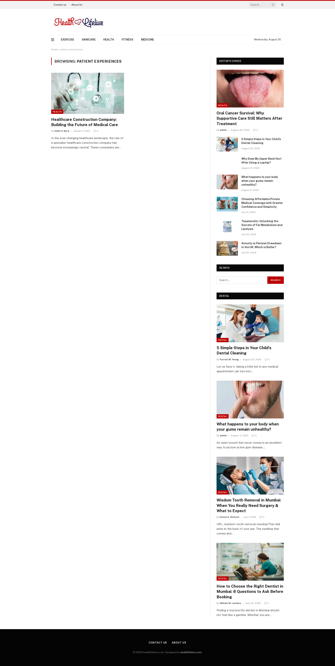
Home (54, 49)
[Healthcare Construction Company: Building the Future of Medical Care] (87, 93)
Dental (222, 340)
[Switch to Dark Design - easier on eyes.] (282, 4)
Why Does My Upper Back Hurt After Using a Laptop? (261, 160)
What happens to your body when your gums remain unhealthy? (259, 180)
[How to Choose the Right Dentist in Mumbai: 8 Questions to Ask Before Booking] (250, 562)
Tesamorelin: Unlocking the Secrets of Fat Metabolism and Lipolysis (261, 225)
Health (108, 39)
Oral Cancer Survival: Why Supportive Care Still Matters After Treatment (249, 118)
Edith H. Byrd (61, 131)
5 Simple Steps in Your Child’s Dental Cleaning (261, 141)
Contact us (60, 4)
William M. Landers (230, 603)
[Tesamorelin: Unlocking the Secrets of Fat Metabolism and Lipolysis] (227, 226)
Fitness (127, 39)
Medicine (147, 39)
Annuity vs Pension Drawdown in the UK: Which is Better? (261, 245)
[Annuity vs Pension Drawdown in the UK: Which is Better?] (227, 248)
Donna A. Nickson (229, 517)
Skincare (89, 39)
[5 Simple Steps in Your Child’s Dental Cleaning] (227, 144)
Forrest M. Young (229, 359)
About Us (76, 4)
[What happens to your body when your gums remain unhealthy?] (227, 182)
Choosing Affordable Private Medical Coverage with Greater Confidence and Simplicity (262, 202)
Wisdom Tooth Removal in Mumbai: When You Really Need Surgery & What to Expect (249, 505)
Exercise (67, 39)
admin (223, 130)
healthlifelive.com (191, 652)
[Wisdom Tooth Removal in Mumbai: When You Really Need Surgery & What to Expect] (250, 476)
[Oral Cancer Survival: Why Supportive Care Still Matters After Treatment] (250, 88)
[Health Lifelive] (78, 22)
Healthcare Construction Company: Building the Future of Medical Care (84, 122)
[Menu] (52, 39)
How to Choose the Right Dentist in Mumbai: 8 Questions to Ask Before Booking (250, 591)
